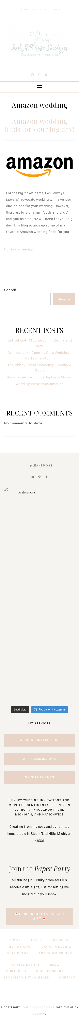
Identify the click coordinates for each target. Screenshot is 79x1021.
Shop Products (51, 971)
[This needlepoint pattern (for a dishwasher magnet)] (39, 644)
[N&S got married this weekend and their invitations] (39, 519)
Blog (54, 964)
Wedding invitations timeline (39, 384)
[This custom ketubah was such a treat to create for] (39, 602)
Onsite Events (26, 964)
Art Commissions (55, 953)
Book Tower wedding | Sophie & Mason (40, 377)
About (37, 940)
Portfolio (16, 971)
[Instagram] (32, 74)
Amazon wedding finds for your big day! (39, 125)
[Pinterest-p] (39, 74)
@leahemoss (41, 465)
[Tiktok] (46, 74)
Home (15, 940)
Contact (67, 977)
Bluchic (39, 1013)
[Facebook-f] (46, 477)
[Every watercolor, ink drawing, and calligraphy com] (39, 561)
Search (10, 290)
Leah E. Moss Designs (37, 1007)
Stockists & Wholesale (26, 977)
